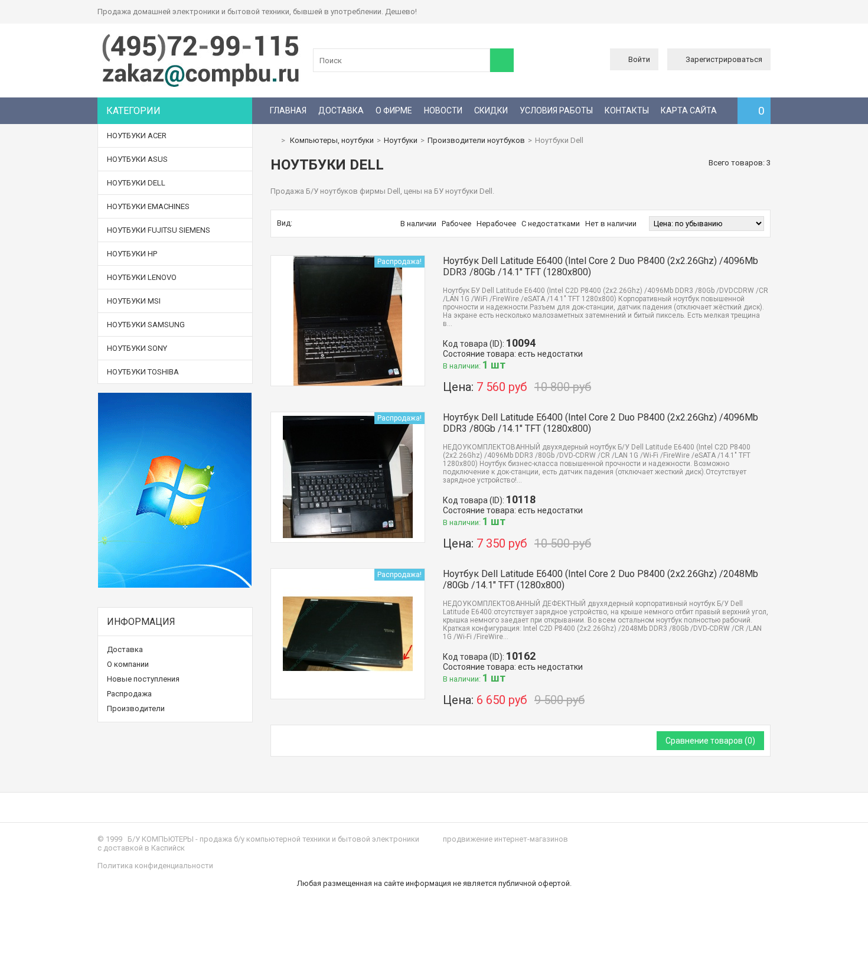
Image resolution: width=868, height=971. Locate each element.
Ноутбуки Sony (137, 348)
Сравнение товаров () (710, 740)
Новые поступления (143, 679)
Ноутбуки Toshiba (143, 371)
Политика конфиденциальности (155, 865)
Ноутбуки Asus (137, 159)
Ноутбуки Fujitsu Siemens (158, 230)
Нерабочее (496, 223)
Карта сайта (689, 110)
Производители (136, 708)
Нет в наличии (611, 223)
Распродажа (129, 693)
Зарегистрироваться (724, 59)
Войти (639, 59)
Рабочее (456, 223)
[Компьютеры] (200, 86)
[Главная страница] (273, 140)
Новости (443, 110)
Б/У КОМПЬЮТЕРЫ (161, 839)
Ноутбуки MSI (134, 300)
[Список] (312, 223)
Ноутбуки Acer (137, 135)
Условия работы (556, 110)
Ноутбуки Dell (136, 182)
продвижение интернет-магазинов (505, 839)
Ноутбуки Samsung (146, 324)
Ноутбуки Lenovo (142, 277)
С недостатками (550, 223)
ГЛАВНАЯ (288, 110)
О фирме (394, 110)
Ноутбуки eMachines (148, 206)
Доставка (341, 110)
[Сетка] (300, 223)
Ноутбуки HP (132, 253)
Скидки (491, 110)
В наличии (418, 223)
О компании (128, 664)
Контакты (627, 110)
